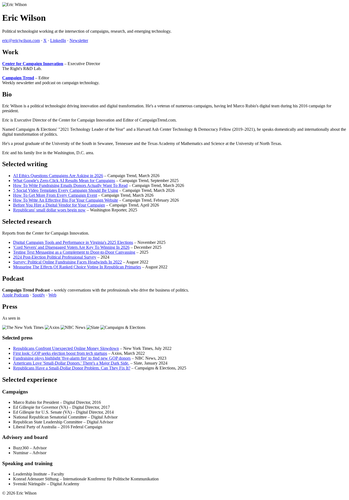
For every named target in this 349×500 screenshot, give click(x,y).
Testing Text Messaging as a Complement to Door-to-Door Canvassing (74, 252)
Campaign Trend (18, 77)
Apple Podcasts (15, 295)
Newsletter (79, 40)
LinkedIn (58, 40)
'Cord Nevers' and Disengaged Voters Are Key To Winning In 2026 (71, 247)
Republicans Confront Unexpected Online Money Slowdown (66, 348)
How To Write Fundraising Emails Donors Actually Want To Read (70, 185)
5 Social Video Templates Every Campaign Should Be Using (65, 190)
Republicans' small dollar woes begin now (49, 210)
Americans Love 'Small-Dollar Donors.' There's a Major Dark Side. (71, 363)
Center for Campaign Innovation (32, 63)
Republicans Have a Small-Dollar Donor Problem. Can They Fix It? (71, 368)
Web (52, 295)
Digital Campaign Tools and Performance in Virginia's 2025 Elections (73, 242)
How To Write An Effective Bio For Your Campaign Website (65, 200)
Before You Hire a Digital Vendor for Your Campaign (59, 205)
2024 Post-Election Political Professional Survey (54, 257)
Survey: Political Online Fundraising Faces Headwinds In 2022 (67, 262)
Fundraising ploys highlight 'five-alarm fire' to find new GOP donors (72, 358)
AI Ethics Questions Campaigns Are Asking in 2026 (58, 175)
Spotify (38, 295)
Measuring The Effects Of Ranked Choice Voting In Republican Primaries (77, 267)
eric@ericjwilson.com (21, 40)
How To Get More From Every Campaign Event (55, 195)
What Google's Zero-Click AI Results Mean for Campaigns (64, 180)
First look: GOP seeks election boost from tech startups (60, 353)
